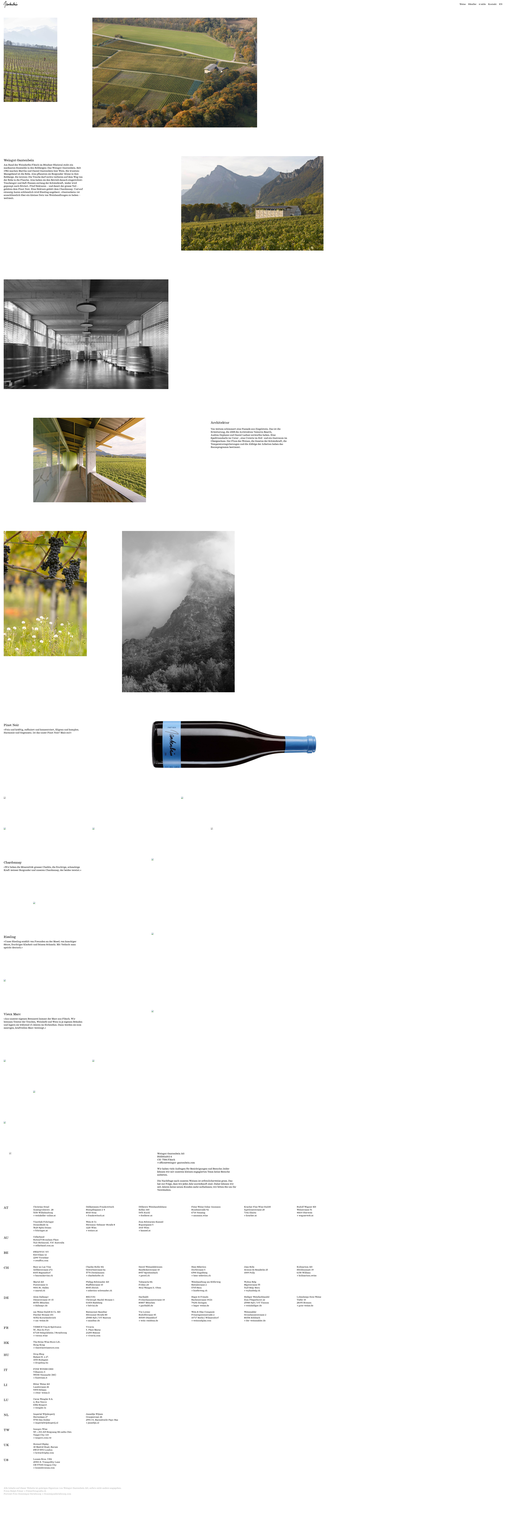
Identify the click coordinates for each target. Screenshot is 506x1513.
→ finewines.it (40, 1377)
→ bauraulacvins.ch (43, 1275)
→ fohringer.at (40, 1230)
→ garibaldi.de (146, 1305)
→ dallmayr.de (40, 1305)
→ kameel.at (145, 1230)
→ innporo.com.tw (42, 1438)
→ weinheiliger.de (253, 1305)
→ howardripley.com (43, 1453)
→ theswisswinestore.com (46, 1347)
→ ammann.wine (199, 1215)
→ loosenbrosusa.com (44, 1468)
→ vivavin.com (93, 1335)
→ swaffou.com (40, 1260)
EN (500, 4)
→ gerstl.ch (144, 1275)
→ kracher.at (250, 1215)
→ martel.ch (39, 1290)
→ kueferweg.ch (199, 1290)
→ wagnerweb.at (305, 1215)
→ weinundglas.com (201, 1320)
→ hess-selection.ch (201, 1275)
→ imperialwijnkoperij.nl (45, 1422)
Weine (462, 4)
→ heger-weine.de (200, 1305)
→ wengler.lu (39, 1407)
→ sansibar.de (93, 1320)
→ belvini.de (92, 1305)
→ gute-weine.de (305, 1305)
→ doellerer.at (145, 1215)
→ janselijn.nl (92, 1422)
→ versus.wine (40, 1335)
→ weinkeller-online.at (44, 1215)
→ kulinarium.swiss (307, 1275)
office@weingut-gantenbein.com (177, 1162)
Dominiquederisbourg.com (57, 1494)
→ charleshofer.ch (95, 1275)
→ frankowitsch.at (95, 1215)
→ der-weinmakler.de (255, 1320)
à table (482, 4)
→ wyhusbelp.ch (252, 1290)
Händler (472, 4)
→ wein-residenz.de (148, 1320)
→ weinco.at (92, 1230)
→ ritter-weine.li (41, 1392)
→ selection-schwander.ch (99, 1290)
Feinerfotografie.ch (36, 1491)
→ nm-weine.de (40, 1320)
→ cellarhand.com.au (43, 1245)
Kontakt (492, 4)
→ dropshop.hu (40, 1362)
